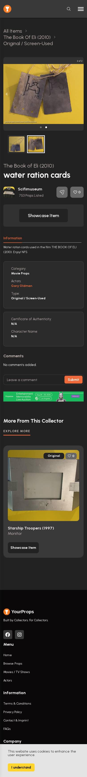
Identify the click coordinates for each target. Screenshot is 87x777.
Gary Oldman (21, 286)
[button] (41, 127)
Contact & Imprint (16, 720)
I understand (21, 767)
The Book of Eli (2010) (28, 165)
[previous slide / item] (6, 94)
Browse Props (12, 663)
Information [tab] (12, 238)
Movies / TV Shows (16, 672)
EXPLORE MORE (16, 431)
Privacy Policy (12, 712)
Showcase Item (43, 215)
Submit (73, 380)
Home (7, 655)
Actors (7, 680)
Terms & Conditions (17, 703)
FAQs (6, 729)
